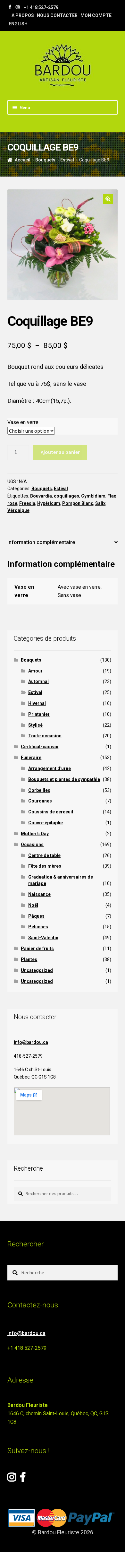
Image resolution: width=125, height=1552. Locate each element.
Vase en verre (22, 422)
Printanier (39, 714)
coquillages (66, 496)
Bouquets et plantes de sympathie (64, 779)
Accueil (22, 159)
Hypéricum (48, 503)
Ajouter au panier (60, 452)
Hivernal (37, 703)
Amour (35, 670)
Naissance (39, 894)
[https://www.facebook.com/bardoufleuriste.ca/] (10, 7)
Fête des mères (44, 866)
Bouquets (45, 159)
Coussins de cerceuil (50, 811)
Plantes (29, 959)
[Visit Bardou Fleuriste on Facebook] (23, 1479)
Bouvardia (41, 496)
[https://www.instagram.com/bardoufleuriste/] (18, 7)
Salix (100, 503)
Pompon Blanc (77, 503)
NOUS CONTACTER (57, 15)
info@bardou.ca (31, 1042)
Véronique (18, 510)
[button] (108, 199)
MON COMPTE (96, 15)
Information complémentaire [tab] (41, 542)
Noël (33, 905)
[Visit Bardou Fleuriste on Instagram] (11, 1479)
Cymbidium (93, 496)
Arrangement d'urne (49, 768)
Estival (67, 159)
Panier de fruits (37, 948)
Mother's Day (35, 833)
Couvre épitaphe (45, 822)
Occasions (32, 844)
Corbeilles (39, 790)
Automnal (38, 681)
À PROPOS (23, 15)
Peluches (38, 926)
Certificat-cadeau (39, 746)
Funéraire (31, 757)
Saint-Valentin (43, 937)
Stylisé (35, 725)
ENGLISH (18, 23)
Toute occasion (45, 735)
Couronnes (40, 800)
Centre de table (44, 855)
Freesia (27, 503)
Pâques (36, 916)
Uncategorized (37, 970)
